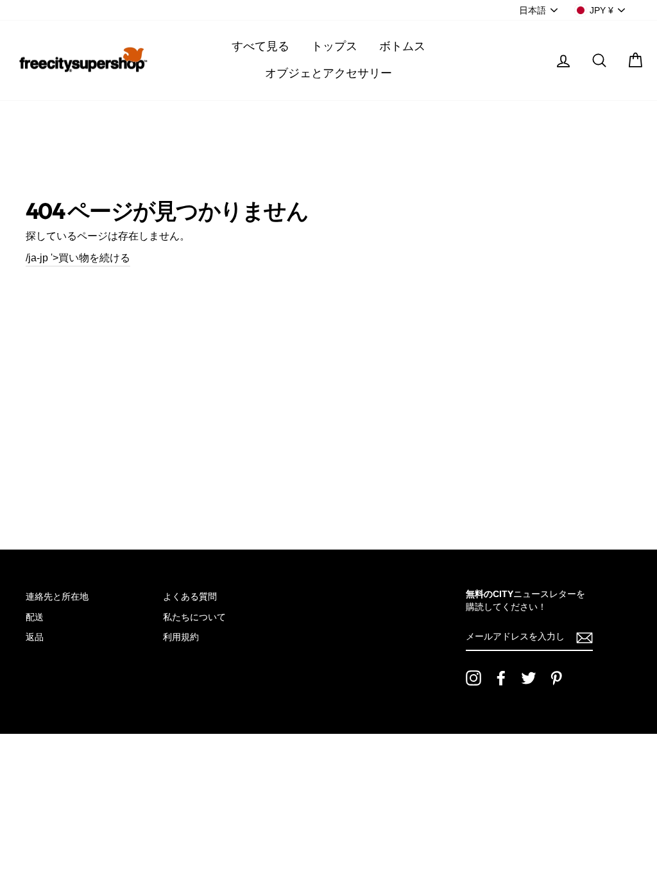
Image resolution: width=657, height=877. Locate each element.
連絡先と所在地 (57, 597)
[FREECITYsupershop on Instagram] (473, 678)
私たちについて (194, 617)
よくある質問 (190, 597)
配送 (35, 617)
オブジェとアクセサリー (328, 73)
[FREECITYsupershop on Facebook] (501, 678)
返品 (35, 637)
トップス (334, 46)
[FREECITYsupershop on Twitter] (528, 678)
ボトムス (402, 46)
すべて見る (260, 46)
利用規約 (181, 637)
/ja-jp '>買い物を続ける (78, 257)
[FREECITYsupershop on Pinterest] (556, 678)
